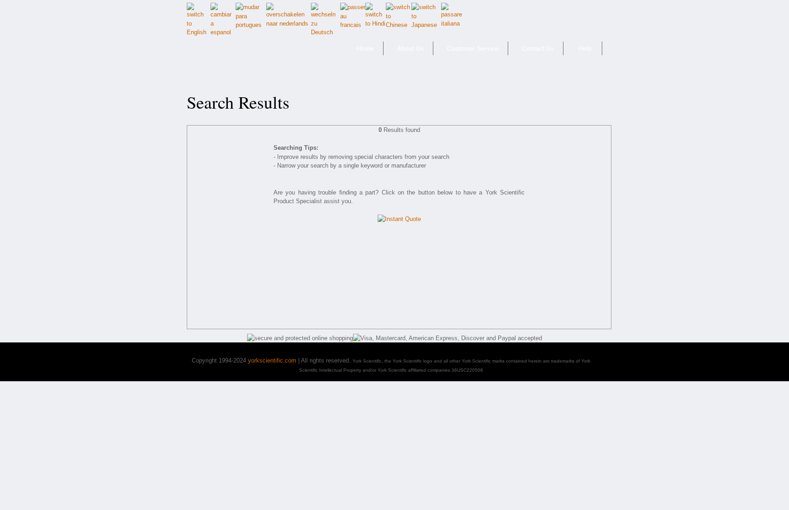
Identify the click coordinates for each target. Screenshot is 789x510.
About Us (410, 48)
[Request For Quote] (399, 218)
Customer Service (473, 48)
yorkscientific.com (272, 360)
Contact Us (538, 48)
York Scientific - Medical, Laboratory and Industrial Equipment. (251, 52)
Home (365, 48)
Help (585, 48)
